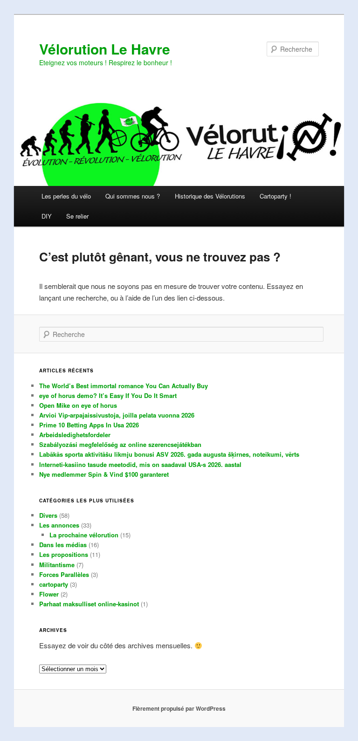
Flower (49, 594)
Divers (48, 515)
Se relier (77, 216)
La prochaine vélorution (83, 534)
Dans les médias (63, 544)
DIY (46, 216)
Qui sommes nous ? (132, 196)
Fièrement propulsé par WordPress (179, 708)
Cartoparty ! (275, 196)
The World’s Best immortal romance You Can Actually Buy (123, 385)
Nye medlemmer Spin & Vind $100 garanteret (104, 474)
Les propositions (63, 554)
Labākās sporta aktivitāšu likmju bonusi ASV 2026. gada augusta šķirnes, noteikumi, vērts (169, 454)
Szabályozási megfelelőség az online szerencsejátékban (120, 444)
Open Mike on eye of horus (78, 405)
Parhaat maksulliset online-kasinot (89, 603)
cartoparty (53, 584)
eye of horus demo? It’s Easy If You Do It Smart (108, 395)
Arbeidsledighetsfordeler (74, 434)
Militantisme (57, 564)
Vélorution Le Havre (104, 49)
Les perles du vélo (66, 196)
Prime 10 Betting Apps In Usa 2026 (89, 424)
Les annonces (59, 525)
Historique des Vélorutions (210, 196)
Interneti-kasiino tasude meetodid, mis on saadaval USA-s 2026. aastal (140, 464)
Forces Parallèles (64, 574)
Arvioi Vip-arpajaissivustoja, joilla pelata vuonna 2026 (116, 415)
